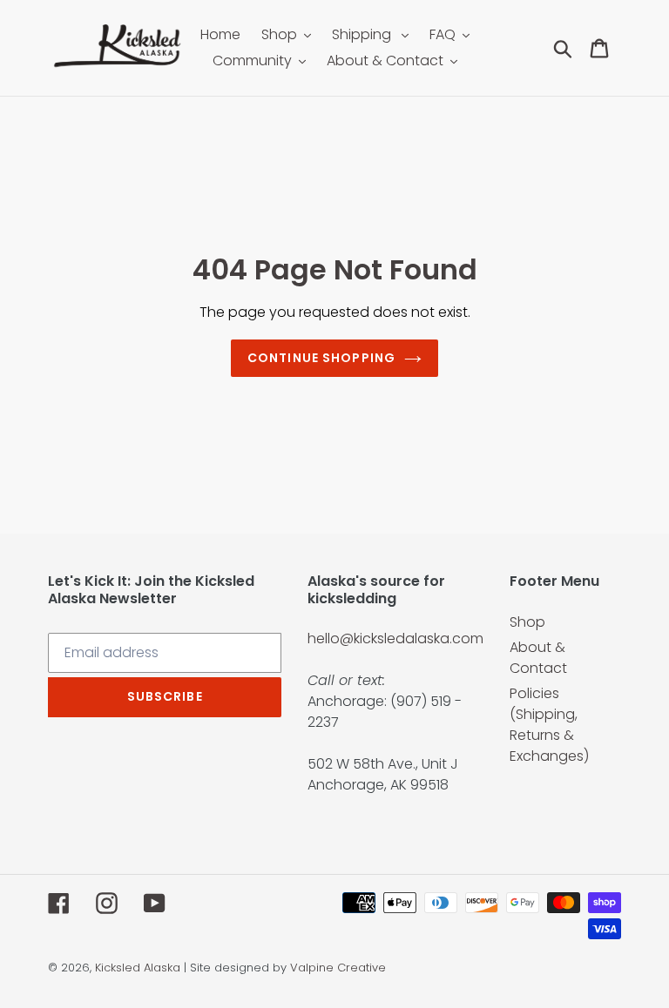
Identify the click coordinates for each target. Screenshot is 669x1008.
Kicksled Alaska (137, 967)
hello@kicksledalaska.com (395, 638)
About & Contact (538, 657)
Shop (527, 622)
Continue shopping (321, 357)
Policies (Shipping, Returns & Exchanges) (549, 724)
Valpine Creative (338, 967)
